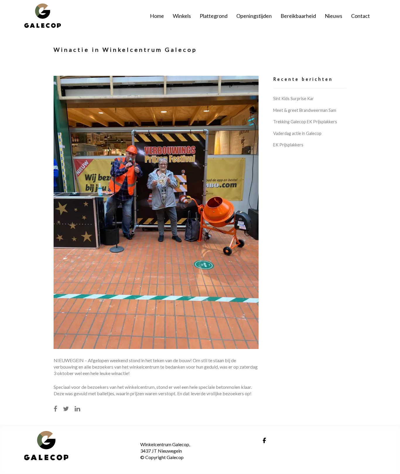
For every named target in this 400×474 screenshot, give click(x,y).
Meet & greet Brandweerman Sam (304, 110)
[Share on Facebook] (55, 409)
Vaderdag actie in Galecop (297, 133)
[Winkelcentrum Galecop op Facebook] (264, 440)
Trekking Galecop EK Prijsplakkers (305, 121)
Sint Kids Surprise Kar (293, 98)
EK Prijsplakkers (288, 144)
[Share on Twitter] (66, 409)
